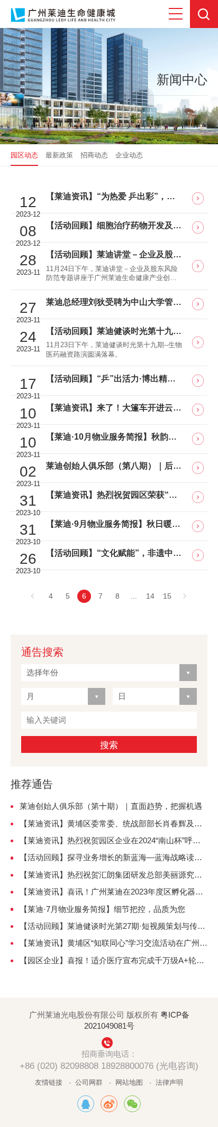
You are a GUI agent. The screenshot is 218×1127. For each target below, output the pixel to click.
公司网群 (89, 1082)
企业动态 (129, 155)
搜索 (109, 745)
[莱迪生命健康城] (85, 1103)
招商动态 (94, 155)
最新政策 (59, 155)
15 (167, 596)
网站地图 (129, 1082)
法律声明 (169, 1082)
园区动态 (24, 155)
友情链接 (48, 1082)
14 (150, 596)
